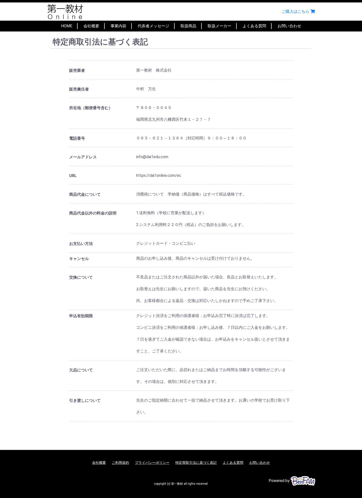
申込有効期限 (81, 316)
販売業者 (77, 70)
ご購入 (295, 11)
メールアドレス (83, 157)
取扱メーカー (219, 26)
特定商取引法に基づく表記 (196, 463)
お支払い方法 (81, 243)
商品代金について (85, 194)
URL (73, 175)
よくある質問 (254, 26)
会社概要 (91, 26)
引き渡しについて (85, 400)
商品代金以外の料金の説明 (92, 213)
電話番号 (77, 138)
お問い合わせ (289, 26)
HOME (66, 26)
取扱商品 (188, 26)
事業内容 (118, 26)
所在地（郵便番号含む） (91, 108)
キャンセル (79, 258)
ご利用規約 (120, 463)
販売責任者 (79, 89)
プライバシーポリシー (152, 463)
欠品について (81, 370)
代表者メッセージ (153, 26)
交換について (81, 277)
